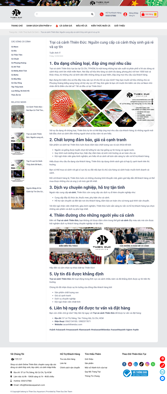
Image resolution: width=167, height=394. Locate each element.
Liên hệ (63, 363)
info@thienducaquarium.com (32, 385)
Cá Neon (14, 47)
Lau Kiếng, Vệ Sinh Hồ (20, 91)
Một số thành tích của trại (96, 367)
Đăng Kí (132, 16)
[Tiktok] (141, 364)
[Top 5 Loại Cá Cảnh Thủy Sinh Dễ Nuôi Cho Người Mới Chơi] (17, 170)
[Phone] (162, 365)
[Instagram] (147, 364)
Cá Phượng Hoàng (18, 63)
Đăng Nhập (133, 13)
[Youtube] (130, 364)
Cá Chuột (15, 59)
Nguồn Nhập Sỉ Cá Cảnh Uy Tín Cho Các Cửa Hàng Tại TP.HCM (34, 190)
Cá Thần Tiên (16, 55)
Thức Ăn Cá (16, 95)
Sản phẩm (89, 363)
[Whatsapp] (153, 364)
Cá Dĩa (14, 51)
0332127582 (111, 16)
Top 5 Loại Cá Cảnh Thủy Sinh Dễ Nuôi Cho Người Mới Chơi (34, 163)
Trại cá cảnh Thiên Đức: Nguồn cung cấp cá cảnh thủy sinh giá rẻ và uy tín (35, 136)
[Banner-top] (83, 3)
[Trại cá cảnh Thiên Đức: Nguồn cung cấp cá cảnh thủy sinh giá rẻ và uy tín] (17, 143)
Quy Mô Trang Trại (93, 372)
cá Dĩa (74, 80)
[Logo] (135, 373)
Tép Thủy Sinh (17, 87)
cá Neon (144, 83)
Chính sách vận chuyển (70, 367)
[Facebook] (124, 364)
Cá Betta (14, 75)
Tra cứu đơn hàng (67, 359)
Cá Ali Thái (15, 67)
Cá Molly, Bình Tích (19, 71)
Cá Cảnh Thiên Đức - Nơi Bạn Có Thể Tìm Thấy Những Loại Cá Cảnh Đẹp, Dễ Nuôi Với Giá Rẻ (34, 109)
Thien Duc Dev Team (64, 391)
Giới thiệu (89, 359)
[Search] (92, 14)
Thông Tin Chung (92, 376)
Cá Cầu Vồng (16, 83)
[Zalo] (136, 364)
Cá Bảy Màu (16, 79)
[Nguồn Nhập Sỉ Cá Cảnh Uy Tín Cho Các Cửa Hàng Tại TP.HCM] (17, 197)
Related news (18, 102)
